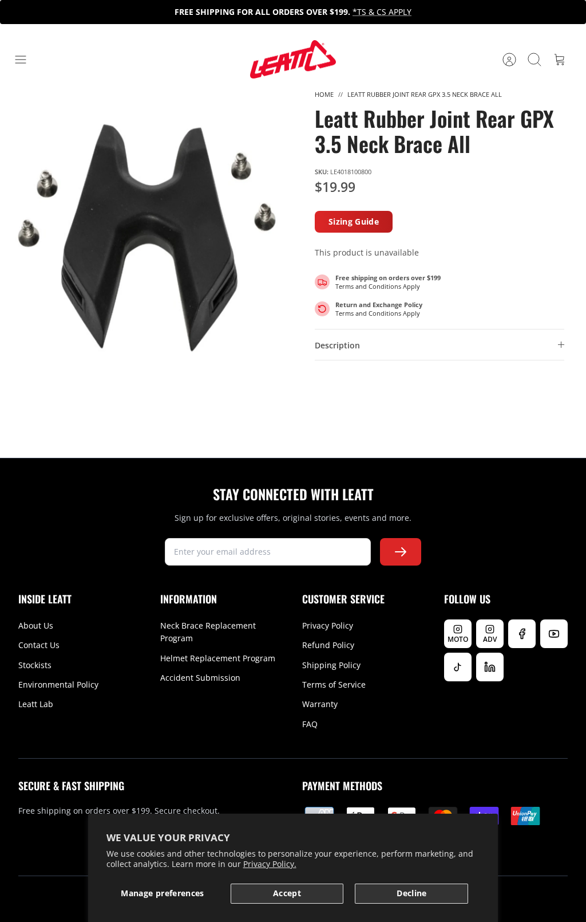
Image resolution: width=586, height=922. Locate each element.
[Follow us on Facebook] (522, 633)
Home (324, 94)
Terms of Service (334, 684)
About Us (35, 625)
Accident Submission (200, 677)
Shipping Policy (331, 665)
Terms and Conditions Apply (377, 286)
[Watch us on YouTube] (554, 633)
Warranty (320, 704)
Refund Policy (328, 644)
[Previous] (162, 12)
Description (337, 345)
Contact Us (39, 644)
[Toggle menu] (26, 59)
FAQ (310, 724)
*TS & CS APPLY (382, 11)
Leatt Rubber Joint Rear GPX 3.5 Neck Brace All (424, 94)
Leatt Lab (35, 704)
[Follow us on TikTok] (458, 667)
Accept (287, 893)
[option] (146, 236)
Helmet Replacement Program (217, 658)
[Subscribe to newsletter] (400, 552)
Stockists (35, 665)
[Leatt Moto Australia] (293, 59)
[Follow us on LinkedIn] (490, 667)
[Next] (424, 12)
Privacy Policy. (269, 863)
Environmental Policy (58, 684)
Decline (411, 893)
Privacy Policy (327, 625)
